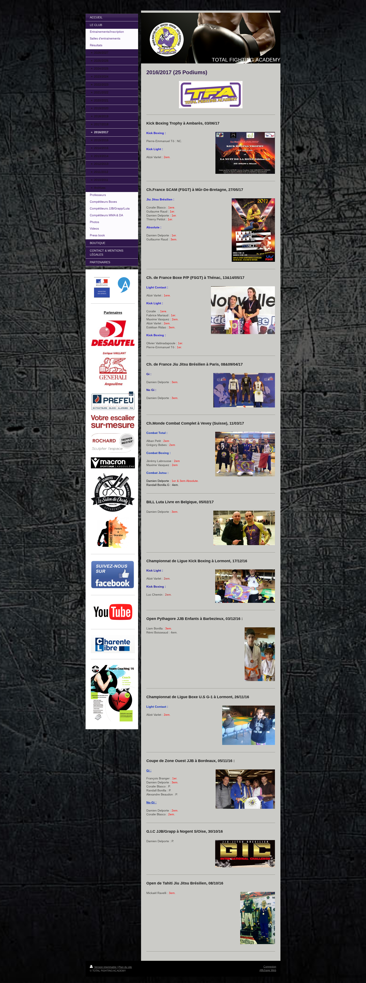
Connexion (269, 966)
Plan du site (125, 967)
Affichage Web (267, 970)
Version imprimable (105, 967)
